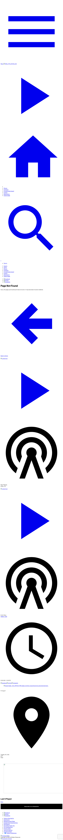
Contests (6, 189)
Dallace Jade (4, 616)
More (2, 802)
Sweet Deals (7, 195)
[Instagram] (7, 282)
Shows (5, 188)
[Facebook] (7, 279)
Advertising (7, 194)
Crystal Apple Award (9, 191)
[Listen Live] (31, 390)
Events (5, 192)
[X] (6, 280)
